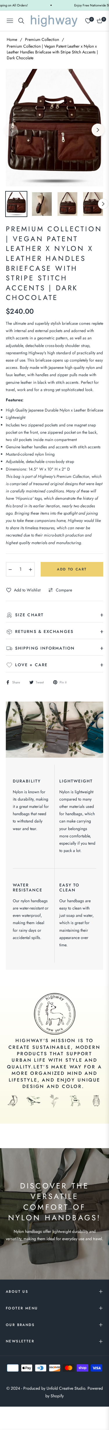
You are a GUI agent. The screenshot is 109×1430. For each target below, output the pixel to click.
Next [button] (98, 130)
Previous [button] (11, 130)
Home (12, 39)
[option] (54, 127)
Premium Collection (42, 39)
